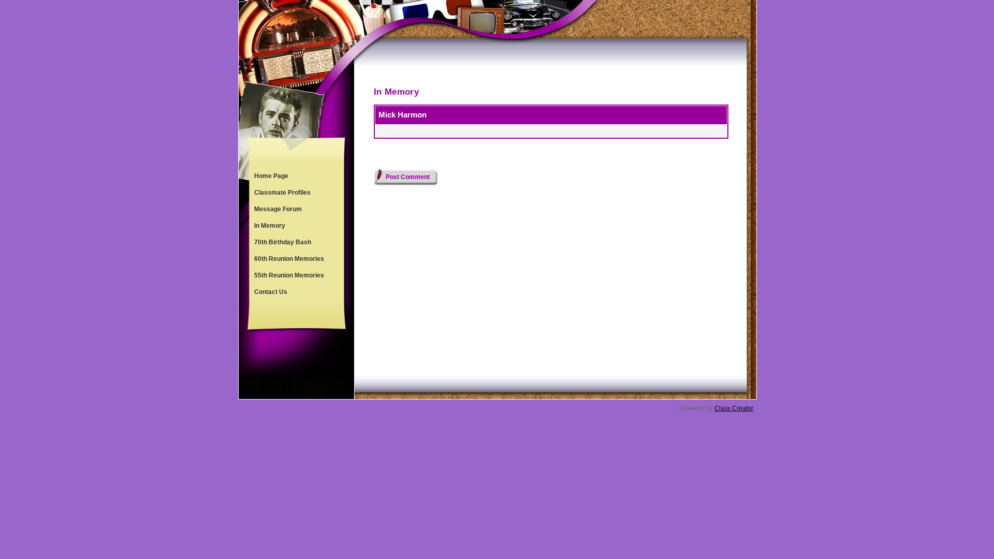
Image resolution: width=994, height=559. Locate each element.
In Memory (269, 225)
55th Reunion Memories (289, 275)
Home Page (271, 176)
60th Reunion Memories (289, 258)
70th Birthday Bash (282, 242)
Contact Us (270, 292)
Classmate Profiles (282, 192)
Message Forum (278, 209)
